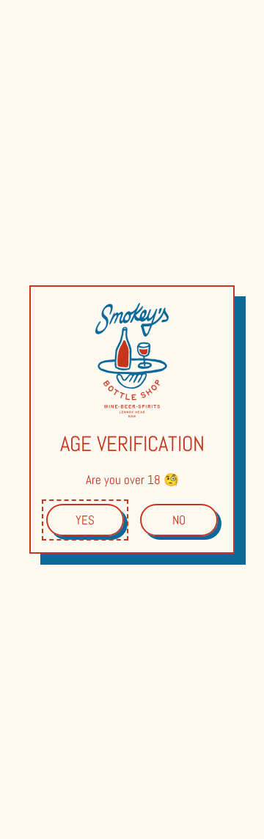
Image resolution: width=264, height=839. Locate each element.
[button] (85, 520)
